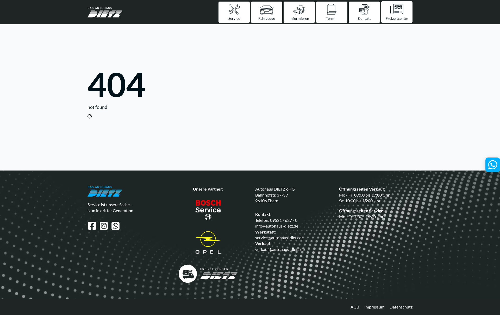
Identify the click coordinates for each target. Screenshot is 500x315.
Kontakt (364, 18)
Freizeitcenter (397, 18)
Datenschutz (401, 306)
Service (234, 18)
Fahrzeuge (266, 18)
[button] (7, 307)
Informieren (299, 18)
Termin (332, 18)
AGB (355, 306)
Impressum (374, 306)
